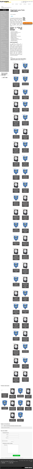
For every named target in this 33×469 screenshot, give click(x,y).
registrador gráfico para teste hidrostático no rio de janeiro (4, 395)
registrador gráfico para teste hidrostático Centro (16, 284)
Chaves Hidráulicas (3, 17)
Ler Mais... (11, 57)
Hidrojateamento (2, 26)
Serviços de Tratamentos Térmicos (4, 52)
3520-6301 (24, 1)
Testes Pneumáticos (3, 60)
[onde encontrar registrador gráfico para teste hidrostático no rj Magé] (25, 279)
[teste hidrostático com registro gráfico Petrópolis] (25, 92)
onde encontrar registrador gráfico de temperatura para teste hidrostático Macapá (16, 353)
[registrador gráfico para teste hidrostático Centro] (16, 279)
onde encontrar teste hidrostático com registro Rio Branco (16, 366)
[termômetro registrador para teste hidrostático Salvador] (16, 225)
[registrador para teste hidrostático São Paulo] (25, 306)
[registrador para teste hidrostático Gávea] (25, 78)
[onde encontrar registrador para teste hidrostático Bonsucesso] (16, 184)
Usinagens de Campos (3, 67)
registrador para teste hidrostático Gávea (25, 84)
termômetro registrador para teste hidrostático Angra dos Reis (25, 366)
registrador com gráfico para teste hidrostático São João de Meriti (16, 203)
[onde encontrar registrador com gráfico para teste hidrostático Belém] (25, 251)
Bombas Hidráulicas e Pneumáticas (4, 15)
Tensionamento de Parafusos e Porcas (4, 56)
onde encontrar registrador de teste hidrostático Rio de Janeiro (16, 217)
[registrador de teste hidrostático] (20, 415)
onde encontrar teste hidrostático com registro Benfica (16, 97)
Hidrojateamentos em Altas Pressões (4, 28)
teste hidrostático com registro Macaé (25, 351)
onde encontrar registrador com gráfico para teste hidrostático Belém (25, 257)
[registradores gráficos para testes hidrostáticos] (12, 391)
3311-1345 (24, 2)
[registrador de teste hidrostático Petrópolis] (25, 65)
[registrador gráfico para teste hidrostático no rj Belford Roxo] (25, 184)
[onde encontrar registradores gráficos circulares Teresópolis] (16, 65)
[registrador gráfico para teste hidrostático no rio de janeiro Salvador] (25, 144)
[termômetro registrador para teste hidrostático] (28, 403)
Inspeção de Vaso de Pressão (4, 32)
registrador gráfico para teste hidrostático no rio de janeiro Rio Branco (25, 164)
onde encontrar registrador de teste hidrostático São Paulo (25, 244)
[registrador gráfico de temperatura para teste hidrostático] (12, 403)
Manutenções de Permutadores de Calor (4, 40)
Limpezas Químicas (3, 34)
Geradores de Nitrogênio (3, 24)
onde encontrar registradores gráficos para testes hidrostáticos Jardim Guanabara (16, 257)
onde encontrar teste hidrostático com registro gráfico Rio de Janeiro (25, 379)
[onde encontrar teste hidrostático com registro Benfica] (16, 92)
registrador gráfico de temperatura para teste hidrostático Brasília (16, 84)
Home (20, 460)
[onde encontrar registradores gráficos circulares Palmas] (25, 211)
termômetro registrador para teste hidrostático (28, 408)
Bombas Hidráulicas (3, 13)
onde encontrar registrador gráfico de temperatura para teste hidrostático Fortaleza (25, 204)
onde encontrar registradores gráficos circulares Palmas (25, 217)
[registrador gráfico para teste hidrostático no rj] (28, 391)
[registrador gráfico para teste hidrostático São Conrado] (16, 171)
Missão (24, 460)
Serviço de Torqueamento (3, 46)
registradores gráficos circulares (12, 420)
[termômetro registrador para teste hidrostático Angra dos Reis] (25, 360)
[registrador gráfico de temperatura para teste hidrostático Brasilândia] (25, 117)
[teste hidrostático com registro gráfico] (20, 391)
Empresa (22, 460)
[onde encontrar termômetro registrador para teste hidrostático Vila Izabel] (25, 319)
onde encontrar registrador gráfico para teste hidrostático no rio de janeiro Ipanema (16, 151)
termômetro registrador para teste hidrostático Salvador (16, 230)
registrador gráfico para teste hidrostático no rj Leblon (25, 299)
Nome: (7, 434)
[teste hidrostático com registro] (4, 403)
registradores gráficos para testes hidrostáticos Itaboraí (25, 230)
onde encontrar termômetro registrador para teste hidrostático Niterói (16, 299)
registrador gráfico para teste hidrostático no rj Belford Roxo (25, 190)
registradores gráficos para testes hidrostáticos (12, 396)
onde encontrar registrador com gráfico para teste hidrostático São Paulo (25, 271)
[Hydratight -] (5, 1)
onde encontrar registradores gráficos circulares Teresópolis (16, 71)
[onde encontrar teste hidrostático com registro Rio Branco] (16, 360)
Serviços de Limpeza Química (4, 48)
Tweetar (12, 16)
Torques (1, 62)
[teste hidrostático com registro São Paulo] (16, 265)
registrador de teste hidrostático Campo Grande (16, 243)
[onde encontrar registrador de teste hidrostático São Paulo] (25, 238)
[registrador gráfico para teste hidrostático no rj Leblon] (25, 293)
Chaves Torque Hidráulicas (4, 19)
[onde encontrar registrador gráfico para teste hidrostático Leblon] (16, 104)
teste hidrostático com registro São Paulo (16, 270)
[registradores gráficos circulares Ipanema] (16, 333)
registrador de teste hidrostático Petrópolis (25, 71)
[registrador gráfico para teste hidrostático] (20, 403)
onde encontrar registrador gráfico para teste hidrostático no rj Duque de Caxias (16, 124)
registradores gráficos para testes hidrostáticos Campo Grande (16, 312)
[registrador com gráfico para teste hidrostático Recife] (16, 131)
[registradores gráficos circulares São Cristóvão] (25, 171)
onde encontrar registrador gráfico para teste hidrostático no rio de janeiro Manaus (16, 326)
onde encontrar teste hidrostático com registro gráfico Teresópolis (25, 137)
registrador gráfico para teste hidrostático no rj (28, 396)
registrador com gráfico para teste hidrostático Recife (16, 137)
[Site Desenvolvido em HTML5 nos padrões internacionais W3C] (26, 467)
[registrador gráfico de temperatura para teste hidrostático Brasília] (16, 78)
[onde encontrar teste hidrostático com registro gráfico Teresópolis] (25, 131)
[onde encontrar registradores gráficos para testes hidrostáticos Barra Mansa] (16, 373)
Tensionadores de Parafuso (4, 54)
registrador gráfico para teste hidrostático (20, 408)
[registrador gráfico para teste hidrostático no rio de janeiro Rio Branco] (25, 158)
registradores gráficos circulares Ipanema (16, 339)
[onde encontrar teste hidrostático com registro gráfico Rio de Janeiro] (25, 373)
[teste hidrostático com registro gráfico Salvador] (25, 104)
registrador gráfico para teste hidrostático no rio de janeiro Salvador (25, 150)
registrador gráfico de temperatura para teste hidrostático (12, 408)
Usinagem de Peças (3, 65)
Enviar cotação (16, 455)
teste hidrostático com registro (4, 408)
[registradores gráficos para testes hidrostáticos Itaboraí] (25, 225)
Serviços (27, 460)
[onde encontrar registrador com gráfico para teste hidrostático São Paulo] (25, 265)
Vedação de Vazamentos (3, 69)
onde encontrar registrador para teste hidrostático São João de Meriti (25, 339)
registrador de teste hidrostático (20, 420)
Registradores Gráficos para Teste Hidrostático (4, 42)
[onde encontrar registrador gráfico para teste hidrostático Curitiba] (16, 158)
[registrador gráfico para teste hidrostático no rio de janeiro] (4, 391)
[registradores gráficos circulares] (12, 415)
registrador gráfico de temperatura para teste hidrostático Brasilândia (25, 123)
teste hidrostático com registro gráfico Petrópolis (25, 97)
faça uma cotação (27, 23)
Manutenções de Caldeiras (3, 37)
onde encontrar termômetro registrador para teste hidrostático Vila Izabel (25, 326)
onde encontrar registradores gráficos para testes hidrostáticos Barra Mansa (16, 380)
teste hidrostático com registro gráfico (20, 396)
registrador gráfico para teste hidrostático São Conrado (16, 177)
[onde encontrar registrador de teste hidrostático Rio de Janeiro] (16, 211)
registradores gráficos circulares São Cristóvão (25, 177)
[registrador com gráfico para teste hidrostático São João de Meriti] (16, 197)
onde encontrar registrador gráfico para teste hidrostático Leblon (16, 110)
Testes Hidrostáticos (3, 58)
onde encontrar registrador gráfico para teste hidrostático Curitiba (16, 164)
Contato (30, 460)
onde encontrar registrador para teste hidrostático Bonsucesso (16, 190)
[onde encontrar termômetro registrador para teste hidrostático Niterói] (16, 293)
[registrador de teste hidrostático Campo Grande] (16, 238)
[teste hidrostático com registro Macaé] (25, 346)
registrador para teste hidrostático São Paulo (25, 312)
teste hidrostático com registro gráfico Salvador (25, 110)
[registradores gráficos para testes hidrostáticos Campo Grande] (16, 306)
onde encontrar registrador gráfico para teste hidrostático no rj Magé (25, 285)
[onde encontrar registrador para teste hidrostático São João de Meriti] (25, 333)
